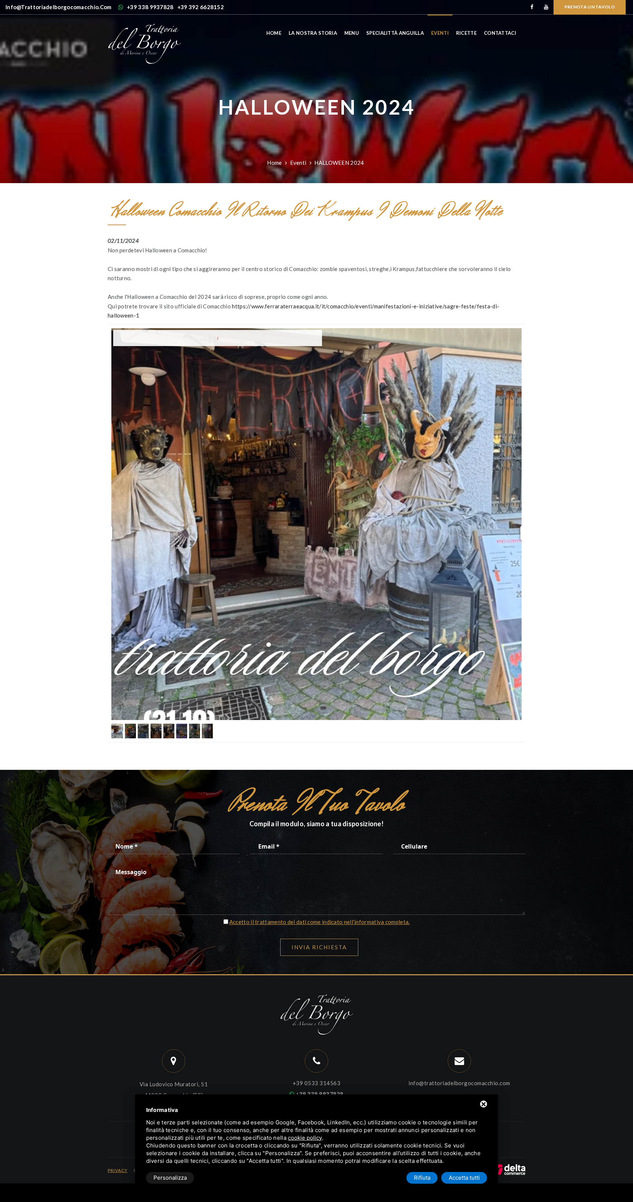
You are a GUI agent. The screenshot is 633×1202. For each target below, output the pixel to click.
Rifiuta (422, 1177)
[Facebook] (532, 7)
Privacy (117, 1170)
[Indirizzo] (174, 1061)
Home (273, 33)
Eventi (440, 33)
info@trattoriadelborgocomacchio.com (459, 1083)
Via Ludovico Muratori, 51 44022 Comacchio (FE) (174, 1089)
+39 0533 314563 (317, 1083)
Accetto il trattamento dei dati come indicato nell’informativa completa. (319, 922)
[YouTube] (546, 7)
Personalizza (170, 1177)
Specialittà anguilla (395, 33)
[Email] (459, 1061)
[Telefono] (317, 1061)
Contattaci (500, 33)
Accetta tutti (464, 1177)
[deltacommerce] (508, 1168)
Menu (351, 33)
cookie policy (305, 1137)
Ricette (466, 33)
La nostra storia (313, 33)
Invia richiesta (319, 947)
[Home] (144, 27)
